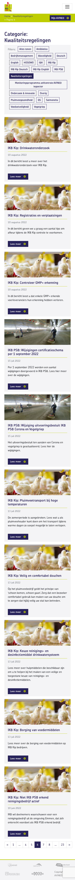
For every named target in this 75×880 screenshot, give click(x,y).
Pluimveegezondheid (22, 100)
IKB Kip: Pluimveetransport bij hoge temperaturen (33, 502)
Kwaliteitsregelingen (23, 16)
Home (7, 16)
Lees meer (15, 176)
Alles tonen (25, 49)
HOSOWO (29, 62)
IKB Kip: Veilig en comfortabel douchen (34, 575)
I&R (41, 62)
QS (39, 100)
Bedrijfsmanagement (22, 55)
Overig (43, 93)
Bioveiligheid (44, 55)
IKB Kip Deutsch (19, 69)
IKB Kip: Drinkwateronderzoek (29, 148)
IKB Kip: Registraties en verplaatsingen (35, 215)
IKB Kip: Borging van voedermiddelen (34, 730)
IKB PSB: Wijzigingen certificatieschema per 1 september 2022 (35, 352)
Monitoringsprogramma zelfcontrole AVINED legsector (38, 84)
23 (62, 845)
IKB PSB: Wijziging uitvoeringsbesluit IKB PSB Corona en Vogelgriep (37, 427)
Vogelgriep (39, 106)
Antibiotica (41, 49)
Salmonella (52, 100)
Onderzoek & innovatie (23, 93)
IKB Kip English (41, 69)
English (14, 62)
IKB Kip (52, 62)
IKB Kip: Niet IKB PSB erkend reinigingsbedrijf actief (28, 799)
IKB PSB (58, 69)
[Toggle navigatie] (67, 6)
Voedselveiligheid (20, 106)
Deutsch (61, 55)
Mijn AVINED (57, 18)
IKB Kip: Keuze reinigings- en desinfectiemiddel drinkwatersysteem (33, 653)
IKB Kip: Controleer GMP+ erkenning (33, 283)
